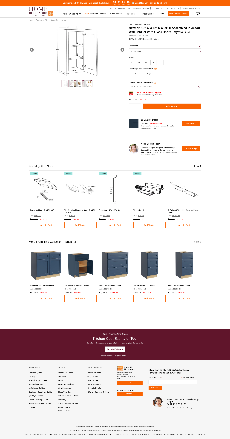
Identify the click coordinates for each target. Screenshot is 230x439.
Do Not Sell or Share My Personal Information (168, 434)
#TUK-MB (141, 216)
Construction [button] (116, 14)
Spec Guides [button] (157, 8)
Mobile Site (201, 434)
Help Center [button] (172, 8)
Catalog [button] (146, 8)
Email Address (172, 377)
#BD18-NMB (142, 289)
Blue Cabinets (93, 380)
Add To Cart (172, 106)
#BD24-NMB (107, 289)
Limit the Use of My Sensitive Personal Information (132, 434)
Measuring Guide (36, 384)
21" (160, 63)
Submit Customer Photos (69, 396)
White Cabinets (94, 373)
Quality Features (36, 396)
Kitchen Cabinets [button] (70, 14)
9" (132, 63)
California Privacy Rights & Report (100, 434)
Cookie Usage (52, 434)
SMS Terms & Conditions (65, 410)
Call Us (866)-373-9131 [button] (191, 8)
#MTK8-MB (176, 216)
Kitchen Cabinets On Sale (98, 392)
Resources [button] (130, 14)
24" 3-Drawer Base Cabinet (110, 286)
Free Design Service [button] (178, 14)
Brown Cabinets (94, 384)
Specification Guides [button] (38, 380)
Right (149, 74)
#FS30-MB (106, 216)
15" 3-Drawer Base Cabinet (179, 286)
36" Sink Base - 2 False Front (42, 286)
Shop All (70, 241)
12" (139, 63)
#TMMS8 (72, 216)
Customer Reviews (66, 384)
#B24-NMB (72, 289)
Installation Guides (37, 388)
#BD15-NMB (176, 289)
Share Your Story (65, 392)
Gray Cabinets (93, 376)
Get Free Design (191, 149)
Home (31, 20)
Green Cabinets (94, 388)
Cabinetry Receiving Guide (40, 392)
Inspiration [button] (147, 14)
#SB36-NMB (38, 289)
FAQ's (60, 380)
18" (153, 63)
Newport (64, 20)
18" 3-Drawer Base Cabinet (144, 286)
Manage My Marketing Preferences (73, 434)
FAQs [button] (161, 14)
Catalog (32, 376)
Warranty (62, 400)
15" (146, 63)
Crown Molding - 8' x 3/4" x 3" (42, 210)
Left (134, 74)
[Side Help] (155, 69)
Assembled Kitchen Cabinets (47, 20)
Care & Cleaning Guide (38, 400)
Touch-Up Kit (138, 210)
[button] (198, 13)
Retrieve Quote (35, 373)
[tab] (165, 45)
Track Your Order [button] (134, 8)
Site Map (190, 434)
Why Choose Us (64, 388)
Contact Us (62, 376)
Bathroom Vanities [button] (95, 14)
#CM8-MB (37, 216)
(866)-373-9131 (123, 356)
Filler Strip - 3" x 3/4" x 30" (110, 210)
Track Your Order (65, 373)
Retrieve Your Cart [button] (117, 8)
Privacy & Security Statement (34, 434)
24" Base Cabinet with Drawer (76, 286)
